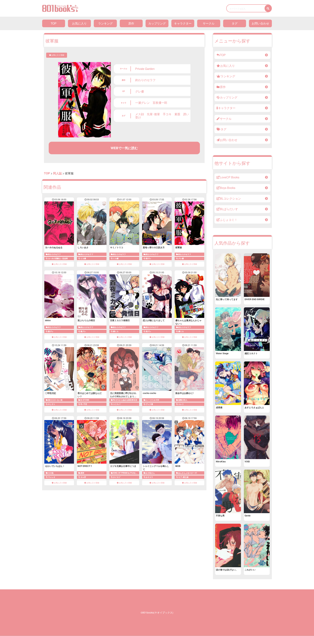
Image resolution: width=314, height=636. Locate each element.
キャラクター (183, 23)
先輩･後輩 (153, 114)
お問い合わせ (260, 23)
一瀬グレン (142, 103)
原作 (131, 23)
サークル (208, 23)
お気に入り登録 (57, 55)
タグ (234, 23)
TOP (54, 23)
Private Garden (145, 69)
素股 (177, 114)
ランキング (105, 23)
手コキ (167, 114)
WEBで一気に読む (124, 148)
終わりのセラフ (145, 80)
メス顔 (139, 114)
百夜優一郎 (160, 103)
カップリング (157, 23)
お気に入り (79, 23)
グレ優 (139, 91)
